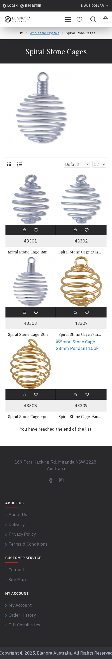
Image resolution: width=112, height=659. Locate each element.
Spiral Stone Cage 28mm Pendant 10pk (30, 334)
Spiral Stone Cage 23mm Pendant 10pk (81, 252)
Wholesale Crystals (44, 33)
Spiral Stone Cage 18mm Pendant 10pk (30, 252)
